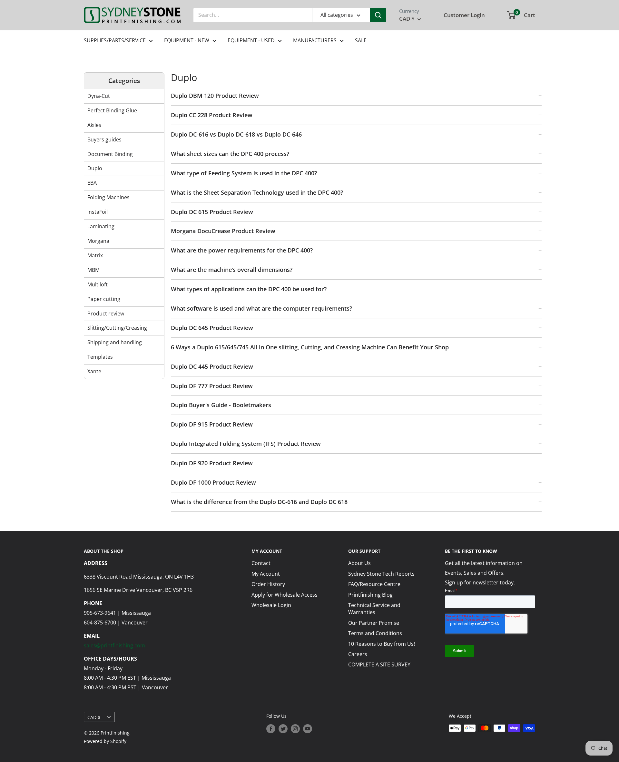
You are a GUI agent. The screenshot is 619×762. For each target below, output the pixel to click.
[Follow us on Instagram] (295, 728)
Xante (94, 371)
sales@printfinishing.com (114, 645)
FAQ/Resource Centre (374, 584)
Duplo (94, 168)
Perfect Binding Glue (112, 110)
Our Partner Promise (373, 622)
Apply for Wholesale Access (284, 594)
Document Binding (110, 154)
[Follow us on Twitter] (283, 728)
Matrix (95, 255)
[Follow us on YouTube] (307, 728)
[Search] (378, 15)
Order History (268, 584)
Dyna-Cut (98, 95)
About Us (359, 563)
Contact (260, 563)
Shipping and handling (114, 342)
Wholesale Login (271, 605)
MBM (93, 269)
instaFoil (97, 211)
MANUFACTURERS (315, 40)
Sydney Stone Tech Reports (381, 573)
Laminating (100, 226)
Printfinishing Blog (370, 594)
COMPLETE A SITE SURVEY (379, 664)
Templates (100, 356)
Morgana (98, 240)
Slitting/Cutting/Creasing (117, 327)
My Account (265, 573)
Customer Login (464, 15)
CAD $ (93, 717)
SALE (361, 40)
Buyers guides (104, 139)
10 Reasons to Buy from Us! (381, 643)
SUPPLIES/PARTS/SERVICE (115, 40)
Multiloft (97, 284)
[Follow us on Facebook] (270, 728)
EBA (92, 182)
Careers (357, 654)
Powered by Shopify (105, 741)
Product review (105, 313)
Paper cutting (103, 299)
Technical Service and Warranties (374, 609)
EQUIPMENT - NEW (186, 40)
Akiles (94, 125)
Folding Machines (108, 197)
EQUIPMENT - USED (251, 40)
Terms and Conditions (375, 633)
